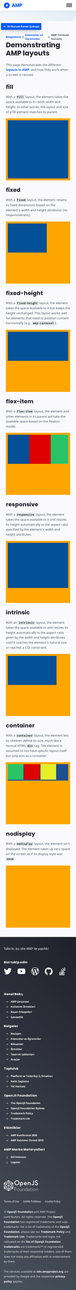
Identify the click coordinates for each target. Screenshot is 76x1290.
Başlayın (16, 1033)
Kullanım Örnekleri (23, 1006)
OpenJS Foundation (20, 1212)
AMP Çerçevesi (20, 1001)
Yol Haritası (18, 1086)
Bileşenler (17, 1044)
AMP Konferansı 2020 (24, 1135)
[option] (15, 772)
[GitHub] (49, 971)
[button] (69, 5)
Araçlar (15, 1059)
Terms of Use (11, 1201)
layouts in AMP (17, 70)
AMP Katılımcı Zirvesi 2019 (27, 1140)
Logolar (15, 1162)
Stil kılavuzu (18, 1157)
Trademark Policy (22, 1113)
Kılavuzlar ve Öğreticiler (34, 37)
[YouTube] (21, 971)
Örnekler (16, 1049)
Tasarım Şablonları (22, 1054)
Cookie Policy (52, 1201)
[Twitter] (8, 971)
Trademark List (20, 1118)
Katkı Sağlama (20, 1081)
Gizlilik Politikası (32, 1201)
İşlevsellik (17, 1017)
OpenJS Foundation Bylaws (27, 1108)
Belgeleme (13, 37)
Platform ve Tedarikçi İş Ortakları (32, 1076)
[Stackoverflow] (62, 971)
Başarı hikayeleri (21, 1012)
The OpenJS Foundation (26, 1103)
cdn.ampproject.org (50, 1271)
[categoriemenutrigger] (21, 26)
